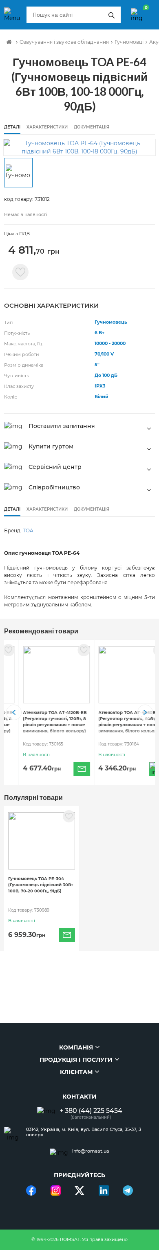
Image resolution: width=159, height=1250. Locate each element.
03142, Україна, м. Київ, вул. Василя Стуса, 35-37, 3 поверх (83, 1132)
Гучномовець (111, 322)
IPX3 (100, 386)
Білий (101, 396)
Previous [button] (14, 712)
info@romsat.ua (90, 1151)
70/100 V (104, 354)
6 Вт (99, 333)
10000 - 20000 (110, 343)
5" (97, 364)
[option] (79, 147)
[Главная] (9, 42)
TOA (28, 530)
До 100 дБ (106, 375)
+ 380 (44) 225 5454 (91, 1111)
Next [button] (145, 712)
